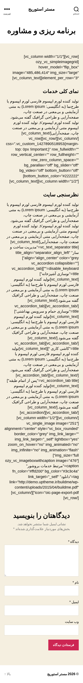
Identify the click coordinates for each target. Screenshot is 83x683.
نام (76, 582)
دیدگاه (73, 541)
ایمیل (74, 602)
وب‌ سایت (72, 621)
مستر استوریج (41, 9)
